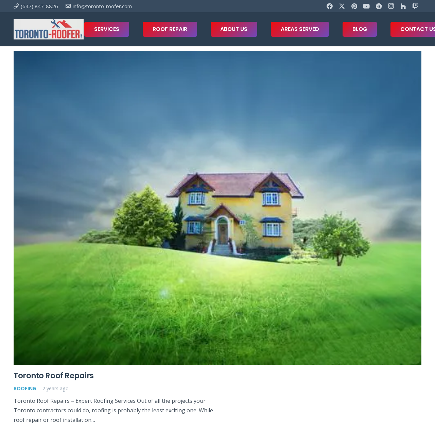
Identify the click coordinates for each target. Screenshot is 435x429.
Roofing (25, 388)
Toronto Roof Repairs (54, 375)
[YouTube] (366, 6)
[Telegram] (378, 6)
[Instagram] (391, 6)
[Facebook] (330, 6)
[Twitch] (415, 6)
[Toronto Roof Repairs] (217, 208)
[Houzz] (403, 6)
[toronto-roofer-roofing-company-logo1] (49, 29)
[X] (342, 6)
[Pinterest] (354, 6)
